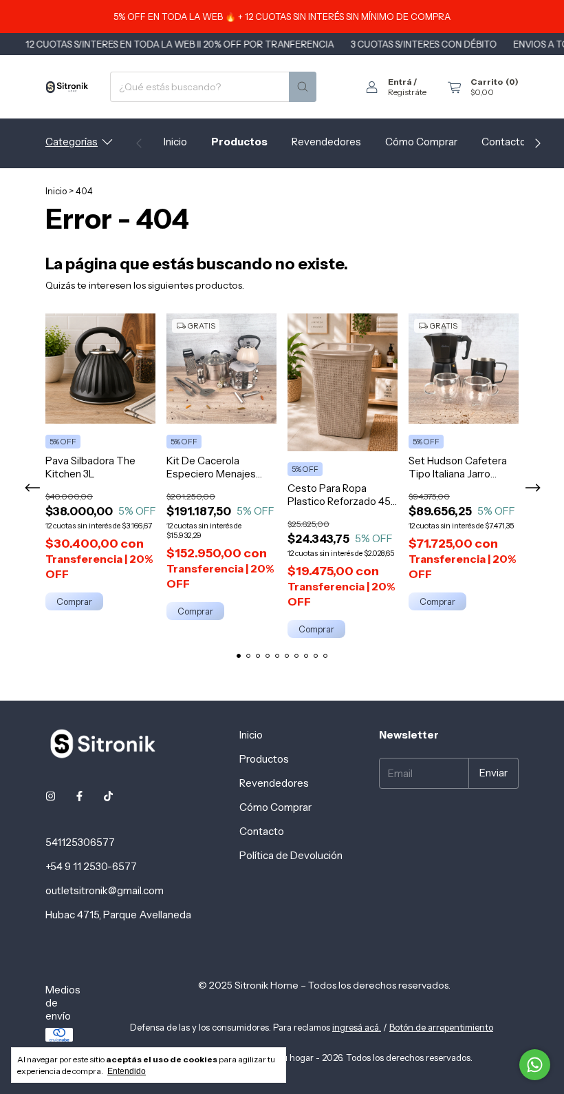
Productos (239, 141)
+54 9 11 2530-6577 (91, 866)
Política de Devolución (291, 855)
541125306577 (80, 842)
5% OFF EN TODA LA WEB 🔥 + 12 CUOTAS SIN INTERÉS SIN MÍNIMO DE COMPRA (282, 16)
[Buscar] (302, 87)
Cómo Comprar (421, 141)
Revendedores (326, 141)
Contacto (503, 141)
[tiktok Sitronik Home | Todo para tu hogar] (108, 796)
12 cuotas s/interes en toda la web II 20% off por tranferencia (161, 44)
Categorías (71, 141)
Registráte (407, 92)
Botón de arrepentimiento (441, 1027)
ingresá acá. (356, 1027)
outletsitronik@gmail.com (104, 890)
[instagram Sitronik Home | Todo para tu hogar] (50, 796)
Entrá (400, 81)
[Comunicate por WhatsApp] (534, 1064)
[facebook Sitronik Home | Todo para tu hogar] (79, 796)
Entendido (126, 1071)
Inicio (175, 141)
